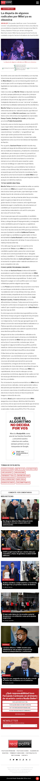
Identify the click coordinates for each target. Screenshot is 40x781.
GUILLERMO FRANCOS (23, 482)
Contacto (24, 755)
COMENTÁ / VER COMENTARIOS (20, 492)
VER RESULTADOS (20, 714)
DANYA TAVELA (20, 479)
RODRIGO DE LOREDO (8, 482)
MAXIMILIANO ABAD (24, 476)
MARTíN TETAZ (20, 469)
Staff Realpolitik (31, 753)
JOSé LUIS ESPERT (7, 472)
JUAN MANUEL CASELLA (8, 476)
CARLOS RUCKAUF (19, 472)
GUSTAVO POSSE (32, 469)
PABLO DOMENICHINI (8, 479)
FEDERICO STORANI (7, 469)
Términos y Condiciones (17, 753)
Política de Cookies (23, 750)
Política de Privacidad (8, 750)
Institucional (15, 755)
